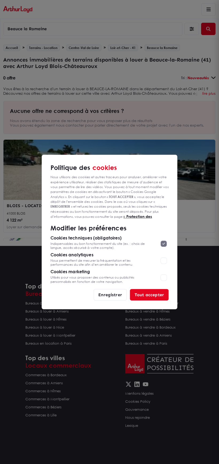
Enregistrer (110, 294)
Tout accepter (149, 294)
